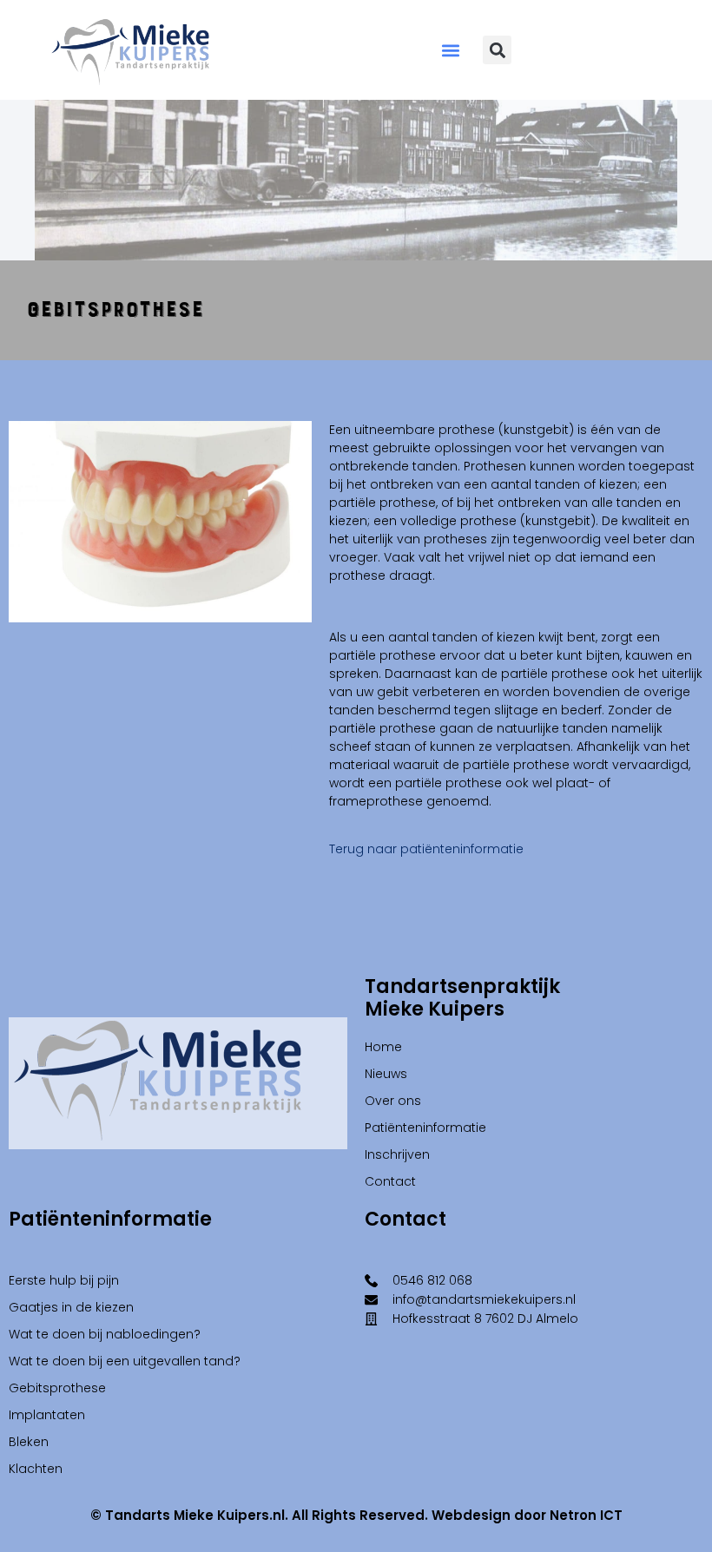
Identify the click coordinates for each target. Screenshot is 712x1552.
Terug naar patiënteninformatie (426, 849)
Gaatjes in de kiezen (71, 1307)
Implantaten (47, 1415)
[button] (451, 50)
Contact (390, 1181)
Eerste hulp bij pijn (64, 1280)
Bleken (29, 1441)
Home (383, 1046)
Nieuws (386, 1073)
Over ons (393, 1100)
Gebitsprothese (57, 1388)
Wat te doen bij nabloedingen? (105, 1334)
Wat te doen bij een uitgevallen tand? (125, 1361)
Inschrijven (397, 1154)
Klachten (36, 1468)
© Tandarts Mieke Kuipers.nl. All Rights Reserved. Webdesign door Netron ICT (356, 1515)
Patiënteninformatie (425, 1127)
